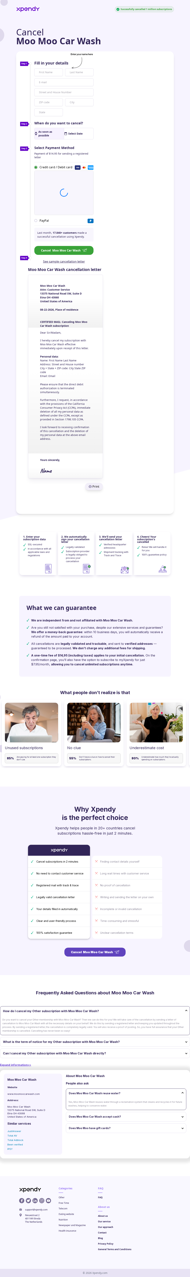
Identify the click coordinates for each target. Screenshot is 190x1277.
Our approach (105, 1227)
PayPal (44, 220)
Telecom (63, 1208)
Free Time (64, 1203)
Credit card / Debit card (56, 167)
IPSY (10, 1148)
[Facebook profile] (21, 1200)
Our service (104, 1221)
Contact (102, 1232)
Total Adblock (15, 1140)
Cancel (61, 250)
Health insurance (67, 1230)
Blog (100, 1238)
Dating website (66, 1214)
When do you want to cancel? (58, 123)
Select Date (75, 133)
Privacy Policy (105, 1243)
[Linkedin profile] (35, 1200)
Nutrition (63, 1219)
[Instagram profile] (41, 1200)
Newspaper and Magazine (72, 1225)
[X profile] (28, 1200)
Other (62, 1197)
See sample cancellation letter (64, 261)
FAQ (100, 1197)
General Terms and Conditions (114, 1249)
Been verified (15, 1144)
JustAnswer (14, 1131)
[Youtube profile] (48, 1200)
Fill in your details (51, 63)
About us (103, 1216)
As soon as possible (45, 133)
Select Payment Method (54, 147)
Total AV (12, 1135)
